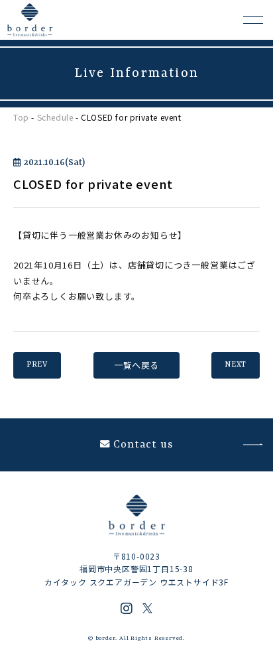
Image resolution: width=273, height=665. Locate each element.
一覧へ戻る (136, 365)
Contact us (143, 445)
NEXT (235, 365)
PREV (37, 365)
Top (21, 117)
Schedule (55, 117)
